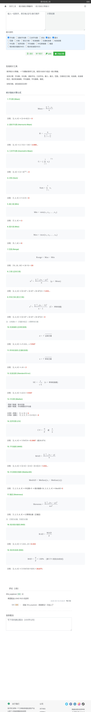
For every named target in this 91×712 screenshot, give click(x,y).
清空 (31, 54)
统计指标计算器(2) (42, 6)
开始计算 (60, 54)
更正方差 (26, 41)
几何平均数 (33, 38)
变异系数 (21, 44)
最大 (56, 38)
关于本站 (42, 709)
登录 (88, 2)
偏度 (51, 44)
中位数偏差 (41, 44)
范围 (11, 41)
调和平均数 (22, 38)
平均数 (12, 38)
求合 (43, 38)
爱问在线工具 (45, 2)
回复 (69, 601)
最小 (49, 38)
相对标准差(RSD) (33, 47)
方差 (18, 41)
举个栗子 (39, 54)
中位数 (12, 44)
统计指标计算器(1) (26, 6)
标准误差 (57, 41)
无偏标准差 (46, 41)
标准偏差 (36, 41)
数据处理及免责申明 (78, 709)
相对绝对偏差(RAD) (16, 47)
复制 (49, 54)
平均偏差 (31, 44)
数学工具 (12, 6)
